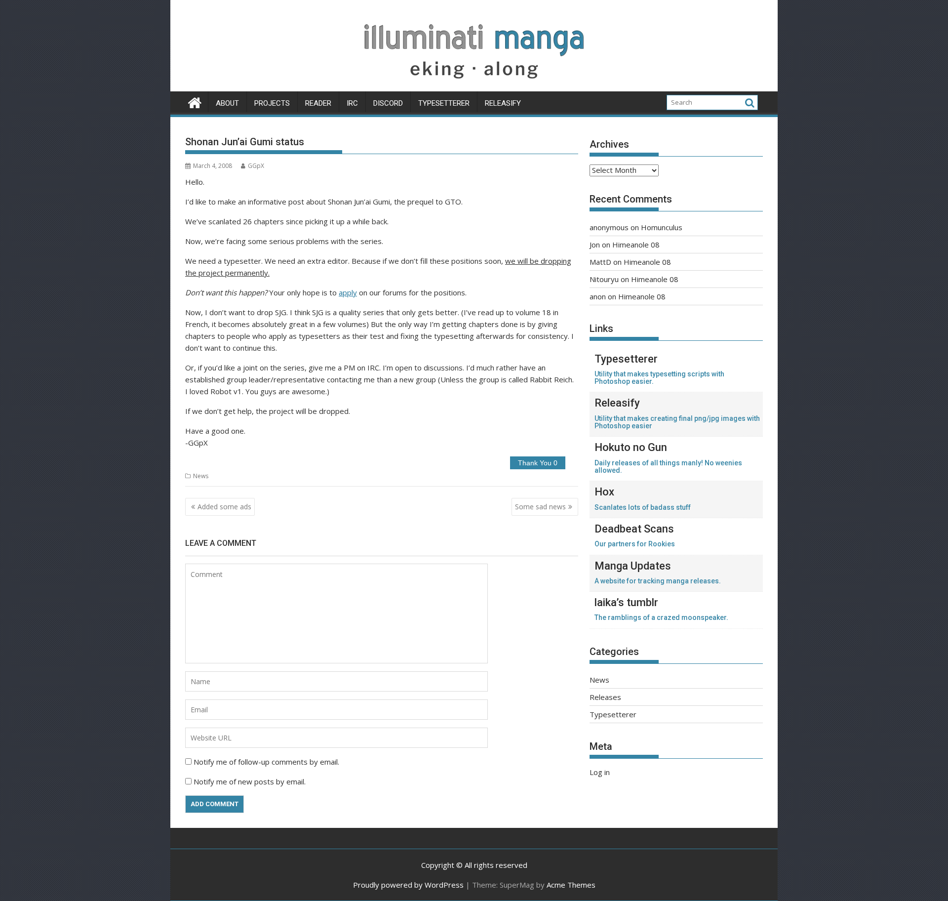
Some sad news (540, 506)
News (200, 476)
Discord (388, 103)
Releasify (503, 103)
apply (348, 292)
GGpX (256, 166)
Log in (600, 772)
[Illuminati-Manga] (474, 85)
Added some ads (224, 506)
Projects (272, 103)
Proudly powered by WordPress (408, 885)
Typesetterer (444, 103)
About (227, 103)
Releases (605, 697)
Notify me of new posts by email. (250, 781)
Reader (318, 103)
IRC (352, 103)
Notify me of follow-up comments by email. (266, 762)
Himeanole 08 (636, 244)
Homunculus (661, 227)
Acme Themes (571, 885)
